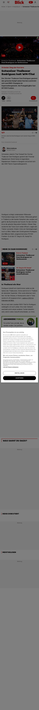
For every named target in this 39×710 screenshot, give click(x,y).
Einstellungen (19, 373)
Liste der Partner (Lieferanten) (10, 367)
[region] (19, 355)
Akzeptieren (19, 378)
